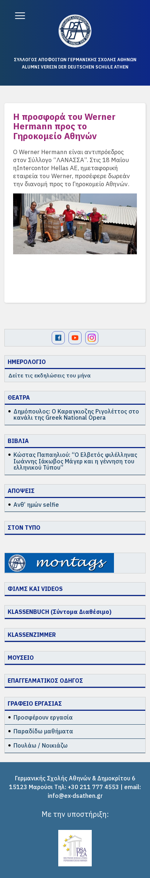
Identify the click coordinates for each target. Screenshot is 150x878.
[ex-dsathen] (75, 31)
